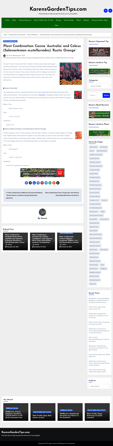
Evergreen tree (94, 200)
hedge (102, 211)
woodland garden (95, 280)
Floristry (104, 200)
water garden (94, 264)
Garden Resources (25, 20)
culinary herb (94, 173)
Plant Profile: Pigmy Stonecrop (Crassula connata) (94, 415)
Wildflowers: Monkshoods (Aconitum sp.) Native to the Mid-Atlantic (98, 348)
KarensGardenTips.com (58, 9)
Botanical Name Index (100, 20)
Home (7, 20)
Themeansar (71, 443)
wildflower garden (95, 272)
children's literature (96, 154)
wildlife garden (94, 276)
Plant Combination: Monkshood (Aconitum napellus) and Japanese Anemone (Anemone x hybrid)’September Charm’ (15, 238)
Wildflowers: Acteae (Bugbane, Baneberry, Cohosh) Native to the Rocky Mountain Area (99, 300)
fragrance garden (95, 204)
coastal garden (94, 158)
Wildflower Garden (12, 408)
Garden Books (69, 20)
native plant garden (96, 234)
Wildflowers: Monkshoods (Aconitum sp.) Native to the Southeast (98, 315)
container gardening (96, 166)
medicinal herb (94, 226)
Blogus (62, 443)
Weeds (78, 20)
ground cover (94, 211)
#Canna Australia (10, 58)
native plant (93, 230)
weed (102, 264)
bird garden (103, 147)
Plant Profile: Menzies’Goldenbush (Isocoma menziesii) (99, 339)
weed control (94, 268)
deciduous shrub (95, 177)
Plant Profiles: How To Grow (43, 20)
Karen (10, 55)
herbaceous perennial (96, 215)
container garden (95, 162)
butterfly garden (102, 150)
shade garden (94, 257)
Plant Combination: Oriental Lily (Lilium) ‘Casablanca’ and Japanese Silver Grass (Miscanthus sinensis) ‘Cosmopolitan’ (42, 238)
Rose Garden (104, 249)
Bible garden (93, 147)
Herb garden (93, 219)
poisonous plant (94, 242)
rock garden (93, 249)
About (14, 20)
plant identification (95, 238)
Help (56, 25)
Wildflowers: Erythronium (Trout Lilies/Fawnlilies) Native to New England (99, 363)
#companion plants (38, 58)
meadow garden (94, 223)
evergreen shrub (94, 196)
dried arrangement (95, 185)
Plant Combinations (10, 41)
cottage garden (94, 169)
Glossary (86, 20)
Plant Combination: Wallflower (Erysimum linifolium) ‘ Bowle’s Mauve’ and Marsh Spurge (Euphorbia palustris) (24, 195)
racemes (42, 95)
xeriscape (93, 283)
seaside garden (94, 253)
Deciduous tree (94, 181)
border (92, 150)
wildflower (103, 268)
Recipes (58, 20)
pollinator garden (95, 245)
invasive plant (104, 219)
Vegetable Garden (95, 261)
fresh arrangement (95, 207)
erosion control (94, 192)
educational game (95, 188)
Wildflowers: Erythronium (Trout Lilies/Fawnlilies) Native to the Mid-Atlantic (99, 331)
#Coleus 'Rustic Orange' (24, 58)
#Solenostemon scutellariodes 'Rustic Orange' (59, 58)
